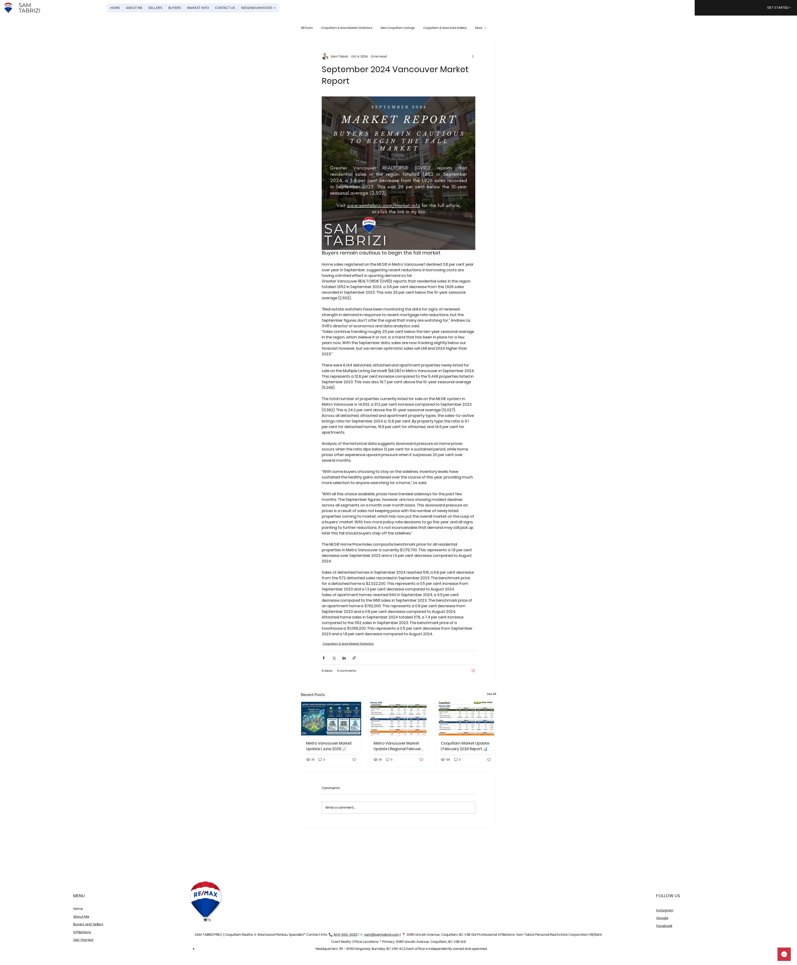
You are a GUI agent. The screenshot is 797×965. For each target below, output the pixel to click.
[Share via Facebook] (324, 658)
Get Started (83, 939)
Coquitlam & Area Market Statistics (346, 28)
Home (78, 908)
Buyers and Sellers (88, 924)
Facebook (664, 926)
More (478, 28)
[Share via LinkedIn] (344, 658)
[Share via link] (354, 658)
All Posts (307, 28)
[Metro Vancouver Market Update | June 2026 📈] (331, 718)
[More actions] (472, 56)
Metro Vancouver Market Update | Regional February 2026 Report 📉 (398, 746)
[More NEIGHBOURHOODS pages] (275, 8)
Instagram (664, 910)
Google (662, 918)
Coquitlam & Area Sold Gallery (445, 28)
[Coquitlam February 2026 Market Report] (466, 718)
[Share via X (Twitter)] (334, 658)
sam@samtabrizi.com (381, 934)
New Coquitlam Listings (398, 28)
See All (491, 694)
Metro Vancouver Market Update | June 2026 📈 (329, 746)
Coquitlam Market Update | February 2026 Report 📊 (465, 746)
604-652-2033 (345, 934)
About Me (81, 916)
